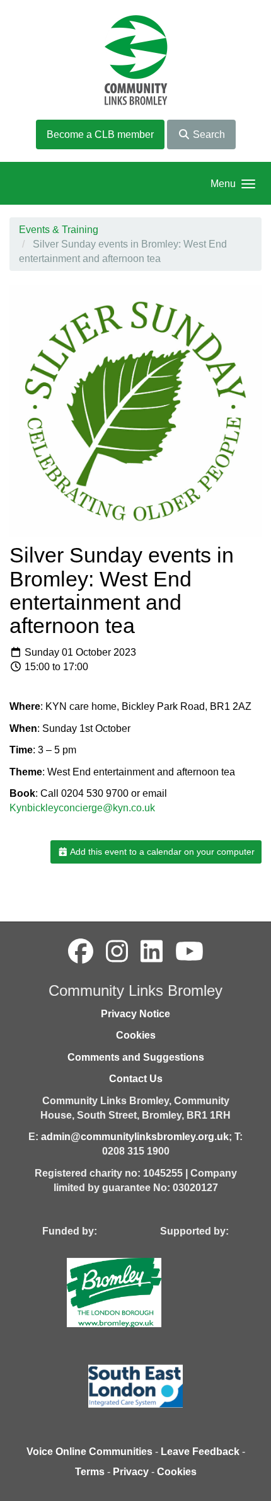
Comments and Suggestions (135, 1057)
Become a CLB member (100, 134)
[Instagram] (117, 952)
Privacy (131, 1471)
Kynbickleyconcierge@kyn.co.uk (82, 807)
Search (207, 134)
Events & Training (58, 229)
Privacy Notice (135, 1013)
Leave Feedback (200, 1451)
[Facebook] (80, 952)
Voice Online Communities (89, 1451)
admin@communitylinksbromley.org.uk (135, 1136)
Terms (90, 1471)
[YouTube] (189, 952)
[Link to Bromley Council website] (133, 1292)
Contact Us (136, 1078)
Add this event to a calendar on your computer (161, 852)
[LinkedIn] (152, 952)
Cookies (136, 1035)
